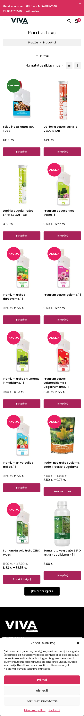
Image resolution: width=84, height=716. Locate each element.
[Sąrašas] (69, 65)
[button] (78, 643)
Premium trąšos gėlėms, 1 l (62, 295)
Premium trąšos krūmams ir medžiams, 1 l (21, 381)
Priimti (42, 680)
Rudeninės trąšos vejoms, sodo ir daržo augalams (62, 465)
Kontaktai (54, 710)
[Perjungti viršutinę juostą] (80, 4)
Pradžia (33, 42)
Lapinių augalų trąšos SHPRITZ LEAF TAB (18, 213)
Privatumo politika (35, 710)
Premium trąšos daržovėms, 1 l (14, 297)
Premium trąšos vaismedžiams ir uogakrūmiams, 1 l (56, 383)
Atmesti (42, 690)
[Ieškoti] (69, 21)
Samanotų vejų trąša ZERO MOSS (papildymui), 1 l (62, 553)
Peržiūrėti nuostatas (42, 701)
